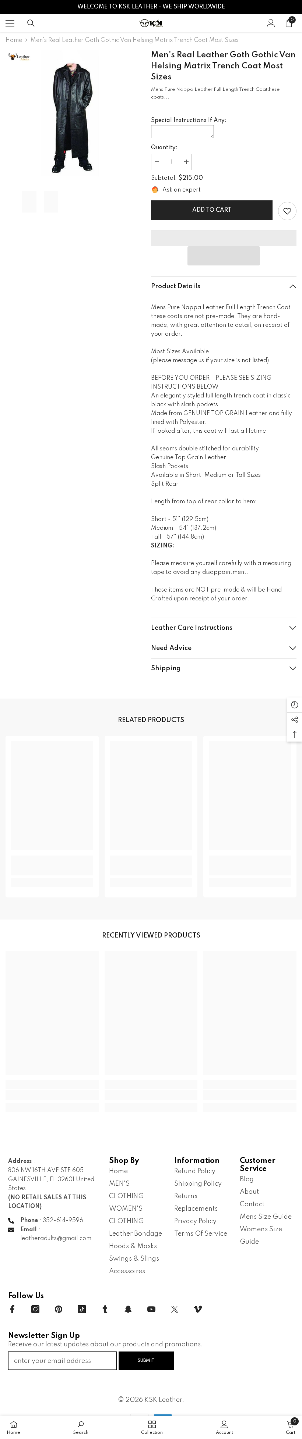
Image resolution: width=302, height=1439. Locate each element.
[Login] (271, 23)
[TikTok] (82, 1309)
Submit (146, 1360)
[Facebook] (12, 1309)
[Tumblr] (105, 1309)
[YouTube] (151, 1309)
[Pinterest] (58, 1309)
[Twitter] (174, 1309)
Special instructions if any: (188, 121)
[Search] (31, 23)
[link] (287, 211)
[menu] (10, 23)
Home (14, 40)
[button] (223, 255)
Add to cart (211, 210)
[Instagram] (35, 1309)
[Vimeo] (198, 1309)
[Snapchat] (128, 1309)
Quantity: (164, 148)
